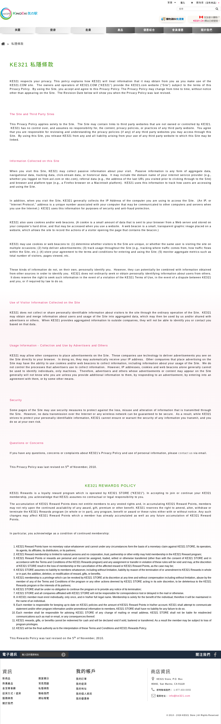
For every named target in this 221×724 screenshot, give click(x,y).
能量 (88, 30)
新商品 (6, 678)
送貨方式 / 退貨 (11, 693)
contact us (185, 453)
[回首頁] (3, 44)
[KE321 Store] (21, 14)
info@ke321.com (179, 695)
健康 (53, 30)
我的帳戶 (86, 671)
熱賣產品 (7, 683)
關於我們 (206, 30)
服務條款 (7, 698)
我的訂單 (81, 678)
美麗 (18, 30)
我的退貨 (81, 683)
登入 (183, 2)
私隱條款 (44, 688)
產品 (120, 30)
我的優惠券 (82, 698)
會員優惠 (177, 30)
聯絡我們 (44, 693)
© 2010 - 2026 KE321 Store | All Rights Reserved (192, 715)
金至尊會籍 (9, 688)
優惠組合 (149, 30)
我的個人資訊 (84, 693)
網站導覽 (44, 698)
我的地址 (81, 688)
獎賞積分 (44, 678)
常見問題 (44, 683)
